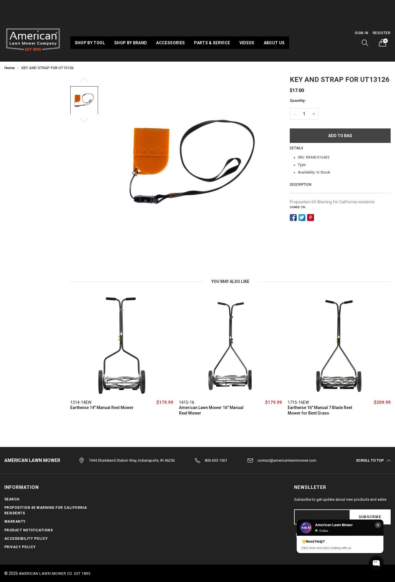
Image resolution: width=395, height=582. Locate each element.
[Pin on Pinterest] (310, 217)
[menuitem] (90, 42)
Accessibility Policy (26, 539)
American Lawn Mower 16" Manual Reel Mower (211, 410)
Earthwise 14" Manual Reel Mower (102, 407)
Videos (246, 42)
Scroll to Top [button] (370, 460)
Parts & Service (212, 42)
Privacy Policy (20, 547)
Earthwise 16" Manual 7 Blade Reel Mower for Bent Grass (320, 410)
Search (12, 499)
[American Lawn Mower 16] (230, 345)
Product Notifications (28, 530)
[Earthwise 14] (121, 345)
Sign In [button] (361, 33)
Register (382, 33)
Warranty (15, 522)
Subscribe (370, 517)
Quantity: (298, 100)
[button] (365, 43)
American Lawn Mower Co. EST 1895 (54, 573)
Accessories (170, 42)
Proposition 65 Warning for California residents (332, 202)
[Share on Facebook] (293, 217)
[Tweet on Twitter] (301, 217)
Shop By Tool (90, 42)
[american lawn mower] (33, 39)
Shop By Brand (130, 42)
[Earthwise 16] (339, 345)
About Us (274, 42)
